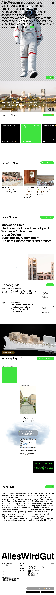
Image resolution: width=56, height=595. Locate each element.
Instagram (44, 563)
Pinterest (43, 567)
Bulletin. (24, 27)
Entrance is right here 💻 (9, 109)
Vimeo (43, 565)
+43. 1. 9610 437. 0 (32, 568)
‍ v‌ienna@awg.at (31, 567)
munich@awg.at (31, 574)
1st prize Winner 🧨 (8, 352)
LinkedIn (43, 566)
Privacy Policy (13, 580)
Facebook (44, 564)
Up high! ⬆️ (14, 267)
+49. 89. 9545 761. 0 (32, 575)
